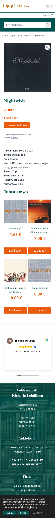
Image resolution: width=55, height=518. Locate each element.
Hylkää (23, 513)
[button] (47, 47)
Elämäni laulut (40, 288)
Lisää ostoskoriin (16, 125)
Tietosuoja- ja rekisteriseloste (27, 490)
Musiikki (14, 138)
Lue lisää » (15, 250)
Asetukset (37, 513)
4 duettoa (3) (15, 228)
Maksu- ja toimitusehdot (27, 485)
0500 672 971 (27, 426)
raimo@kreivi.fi (27, 421)
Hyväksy (9, 513)
